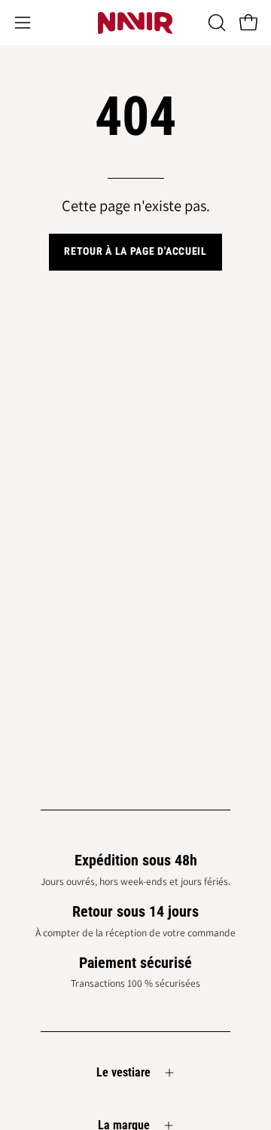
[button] (215, 22)
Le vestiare (123, 1072)
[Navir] (135, 23)
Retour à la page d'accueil (135, 251)
